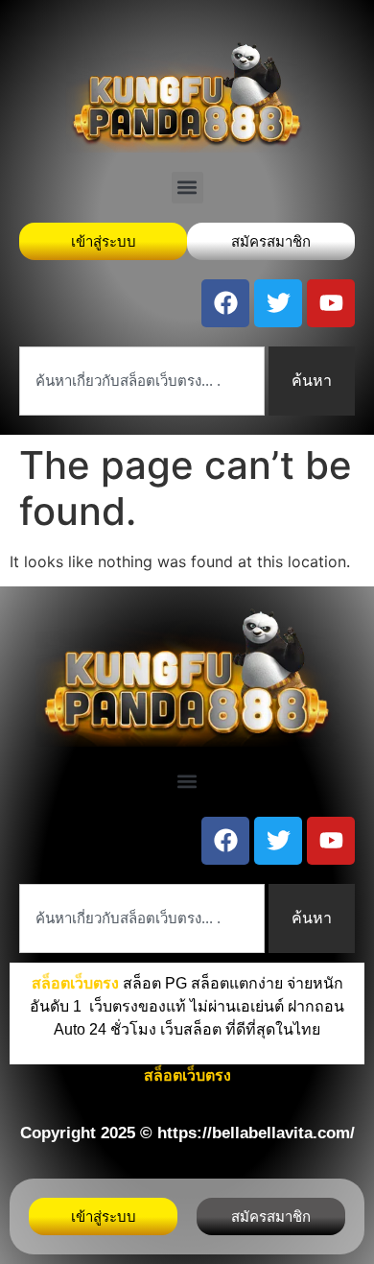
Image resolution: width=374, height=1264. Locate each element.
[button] (187, 187)
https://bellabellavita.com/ (256, 1133)
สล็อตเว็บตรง (187, 1075)
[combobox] (142, 381)
